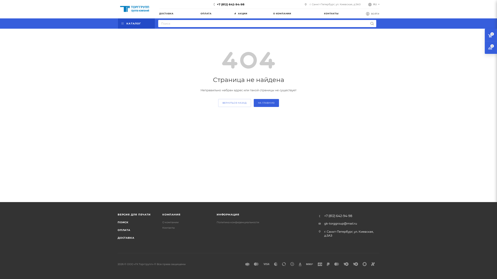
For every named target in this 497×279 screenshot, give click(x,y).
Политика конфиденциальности (238, 222)
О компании (170, 222)
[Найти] (372, 23)
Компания (171, 214)
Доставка (126, 237)
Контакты (168, 227)
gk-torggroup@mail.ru (340, 223)
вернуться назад (234, 103)
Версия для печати (134, 214)
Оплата (124, 230)
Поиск (123, 222)
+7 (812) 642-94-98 (230, 4)
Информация (228, 214)
